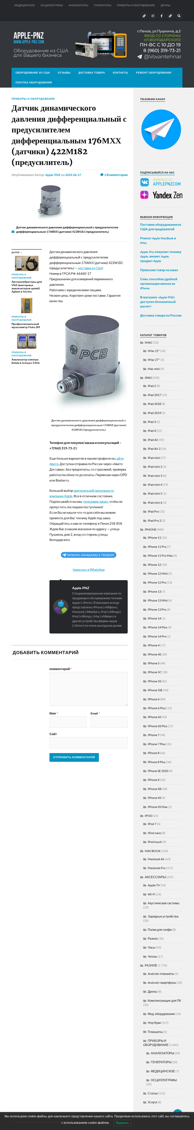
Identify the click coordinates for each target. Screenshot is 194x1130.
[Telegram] (170, 15)
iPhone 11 (154, 537)
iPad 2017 (154, 395)
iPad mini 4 (155, 484)
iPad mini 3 (155, 475)
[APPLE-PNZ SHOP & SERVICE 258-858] (97, 44)
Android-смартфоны (162, 982)
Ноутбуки (154, 1022)
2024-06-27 (73, 175)
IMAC (149, 342)
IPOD (148, 815)
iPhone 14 (154, 618)
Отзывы (64, 72)
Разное (153, 938)
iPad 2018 (154, 403)
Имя (53, 713)
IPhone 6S (154, 717)
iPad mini (154, 457)
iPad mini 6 (155, 502)
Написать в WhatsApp (89, 570)
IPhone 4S (154, 654)
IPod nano (154, 833)
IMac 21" (154, 351)
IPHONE (150, 529)
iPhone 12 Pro (157, 582)
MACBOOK (153, 851)
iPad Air (153, 439)
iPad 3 (152, 421)
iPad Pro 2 (154, 520)
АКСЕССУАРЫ (155, 877)
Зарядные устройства (163, 916)
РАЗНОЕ (151, 965)
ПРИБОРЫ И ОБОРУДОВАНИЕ (136, 5)
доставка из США (90, 268)
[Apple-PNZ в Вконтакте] (144, 15)
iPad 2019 (154, 413)
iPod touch (155, 842)
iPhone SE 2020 (158, 771)
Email (95, 713)
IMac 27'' (154, 359)
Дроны (152, 991)
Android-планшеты (161, 973)
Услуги (152, 1102)
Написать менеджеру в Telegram (90, 555)
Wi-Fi (151, 894)
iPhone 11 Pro (157, 546)
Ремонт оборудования (153, 72)
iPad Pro (153, 511)
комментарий (60, 668)
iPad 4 (152, 430)
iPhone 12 (154, 564)
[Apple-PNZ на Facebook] (161, 15)
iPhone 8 (153, 753)
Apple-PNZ (52, 175)
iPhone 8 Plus (157, 762)
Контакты (120, 72)
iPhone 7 (153, 735)
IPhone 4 (154, 645)
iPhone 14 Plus (157, 627)
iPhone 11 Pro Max (160, 555)
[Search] (179, 15)
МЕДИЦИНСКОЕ (24, 5)
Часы (151, 947)
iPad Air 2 (154, 448)
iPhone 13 (154, 591)
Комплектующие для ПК (164, 1000)
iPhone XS (154, 797)
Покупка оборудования (34, 82)
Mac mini (154, 368)
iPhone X (154, 779)
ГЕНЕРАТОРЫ (102, 5)
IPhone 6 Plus (157, 708)
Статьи (153, 1093)
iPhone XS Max (157, 807)
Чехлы (152, 956)
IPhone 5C (155, 672)
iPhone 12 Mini (158, 573)
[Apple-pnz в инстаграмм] (152, 15)
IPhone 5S (154, 681)
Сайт (53, 733)
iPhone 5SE (155, 690)
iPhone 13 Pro (157, 609)
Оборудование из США (33, 72)
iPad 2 (152, 386)
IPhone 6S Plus (157, 726)
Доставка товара (91, 72)
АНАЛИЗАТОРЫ (78, 5)
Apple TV (154, 885)
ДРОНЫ (165, 5)
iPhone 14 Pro (157, 636)
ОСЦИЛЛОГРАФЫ (52, 5)
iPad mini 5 (155, 493)
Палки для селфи (160, 929)
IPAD (148, 377)
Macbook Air (156, 859)
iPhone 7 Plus (157, 744)
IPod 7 (152, 824)
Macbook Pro (156, 868)
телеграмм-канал (95, 502)
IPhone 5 (154, 663)
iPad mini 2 (155, 466)
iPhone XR (154, 789)
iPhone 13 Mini (158, 600)
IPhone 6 (154, 699)
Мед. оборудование (161, 1014)
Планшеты (155, 1031)
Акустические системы (163, 903)
